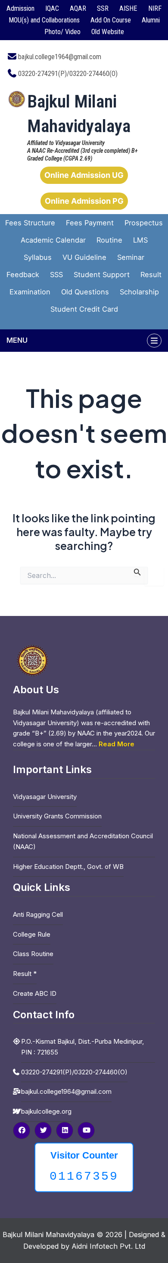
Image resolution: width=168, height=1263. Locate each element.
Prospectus (143, 222)
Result (151, 274)
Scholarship (139, 291)
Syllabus (38, 257)
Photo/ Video (62, 32)
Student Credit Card (84, 309)
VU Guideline (84, 257)
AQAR (78, 8)
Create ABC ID (34, 993)
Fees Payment (90, 222)
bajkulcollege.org (46, 1111)
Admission (20, 8)
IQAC (52, 8)
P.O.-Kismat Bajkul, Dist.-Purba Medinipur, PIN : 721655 (82, 1046)
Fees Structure (30, 222)
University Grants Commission (57, 816)
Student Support (102, 274)
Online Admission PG (84, 200)
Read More (116, 744)
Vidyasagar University (45, 797)
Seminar (130, 257)
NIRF (155, 8)
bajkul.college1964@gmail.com (59, 57)
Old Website (107, 32)
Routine (109, 240)
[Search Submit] (137, 572)
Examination (29, 291)
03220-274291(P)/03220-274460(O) (68, 73)
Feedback (22, 274)
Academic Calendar (53, 240)
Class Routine (33, 954)
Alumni (151, 20)
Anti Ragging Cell (38, 914)
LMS (140, 240)
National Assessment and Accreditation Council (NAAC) (83, 841)
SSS (56, 274)
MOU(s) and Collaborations (44, 20)
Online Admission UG (84, 175)
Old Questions (85, 291)
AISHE (128, 8)
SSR (103, 8)
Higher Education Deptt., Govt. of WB (68, 866)
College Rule (31, 934)
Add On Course (110, 20)
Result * (25, 973)
